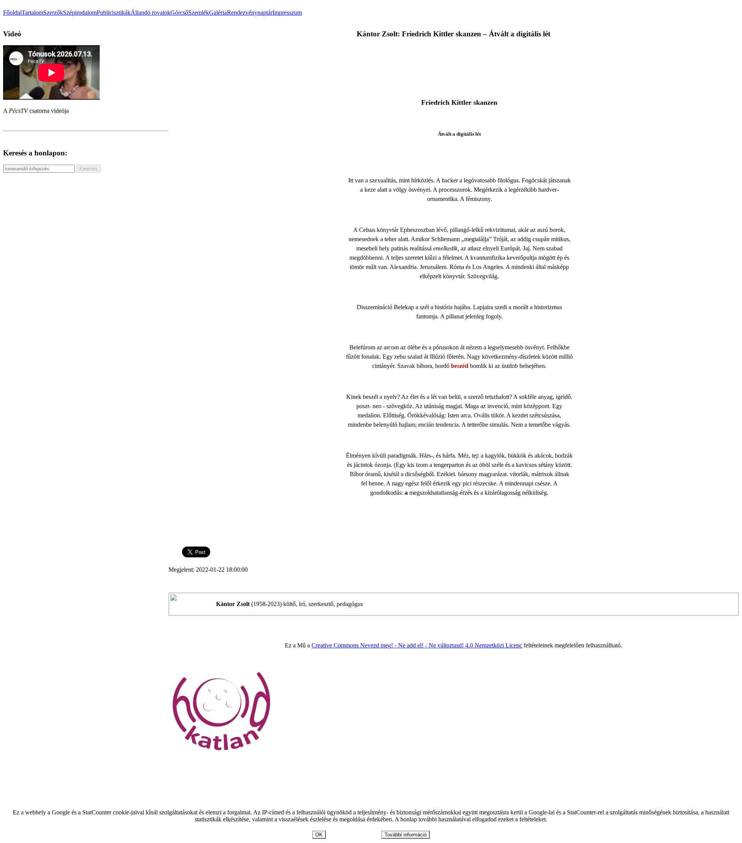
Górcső (179, 12)
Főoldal (12, 12)
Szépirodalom (80, 12)
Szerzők (53, 12)
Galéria (218, 12)
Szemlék (198, 12)
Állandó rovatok (150, 12)
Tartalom (32, 12)
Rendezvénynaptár (249, 12)
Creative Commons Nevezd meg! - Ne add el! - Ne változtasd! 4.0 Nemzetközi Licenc (416, 645)
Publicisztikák (114, 12)
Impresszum (287, 12)
